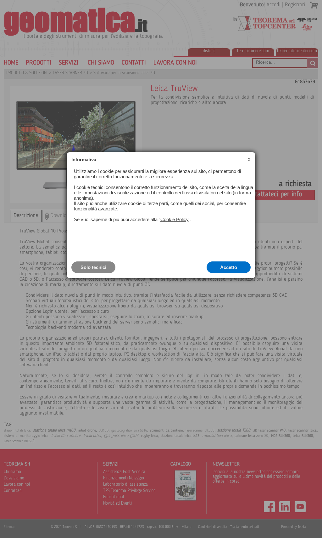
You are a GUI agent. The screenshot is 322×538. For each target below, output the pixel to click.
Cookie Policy (174, 219)
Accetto (228, 267)
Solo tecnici (93, 267)
